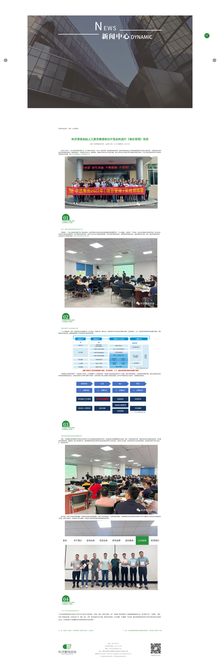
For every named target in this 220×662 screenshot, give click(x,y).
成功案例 (129, 540)
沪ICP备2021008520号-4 (106, 656)
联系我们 (155, 540)
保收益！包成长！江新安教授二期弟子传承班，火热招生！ (79, 630)
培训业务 (103, 540)
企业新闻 (142, 540)
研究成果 (116, 540)
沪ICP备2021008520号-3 (120, 656)
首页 (65, 540)
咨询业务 (91, 540)
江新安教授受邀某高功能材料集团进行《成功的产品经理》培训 (145, 630)
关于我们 (78, 540)
